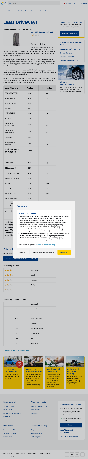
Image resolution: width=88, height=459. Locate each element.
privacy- (38, 245)
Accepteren (63, 252)
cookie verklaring (49, 245)
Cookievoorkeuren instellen (42, 252)
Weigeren (22, 252)
